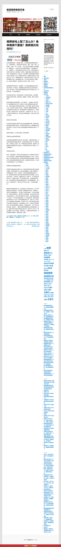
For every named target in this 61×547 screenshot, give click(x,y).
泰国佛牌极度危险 (48, 154)
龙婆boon (48, 186)
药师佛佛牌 (48, 137)
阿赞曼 (47, 184)
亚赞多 (47, 163)
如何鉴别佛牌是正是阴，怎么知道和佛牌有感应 (48, 337)
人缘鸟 (47, 100)
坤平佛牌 (47, 106)
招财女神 (47, 124)
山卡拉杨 (47, 168)
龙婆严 (47, 194)
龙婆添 (47, 216)
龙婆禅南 (47, 225)
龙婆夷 (47, 205)
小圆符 (47, 110)
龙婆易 (47, 211)
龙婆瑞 (47, 220)
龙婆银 (47, 238)
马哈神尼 (47, 151)
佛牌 (19, 34)
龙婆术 (47, 214)
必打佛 (47, 117)
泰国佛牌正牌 (47, 156)
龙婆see (47, 189)
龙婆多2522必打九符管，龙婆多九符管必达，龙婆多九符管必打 (48, 420)
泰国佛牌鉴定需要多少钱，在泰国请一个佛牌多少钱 (48, 311)
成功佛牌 (47, 121)
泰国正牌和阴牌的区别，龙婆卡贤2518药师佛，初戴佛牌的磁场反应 (32, 224)
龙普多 (47, 240)
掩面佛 (47, 125)
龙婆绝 (47, 230)
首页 (11, 34)
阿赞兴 (47, 171)
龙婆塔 (47, 201)
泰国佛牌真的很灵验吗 (48, 157)
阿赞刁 (47, 173)
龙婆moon (48, 187)
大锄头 (47, 108)
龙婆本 (47, 213)
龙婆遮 (47, 236)
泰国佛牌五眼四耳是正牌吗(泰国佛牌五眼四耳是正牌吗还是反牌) (49, 387)
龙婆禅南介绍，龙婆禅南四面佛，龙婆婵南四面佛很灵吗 (48, 498)
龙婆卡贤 (47, 195)
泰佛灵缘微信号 (47, 489)
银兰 (46, 149)
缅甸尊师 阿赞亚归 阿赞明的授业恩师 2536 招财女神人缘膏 (49, 382)
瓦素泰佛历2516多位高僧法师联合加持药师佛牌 (49, 401)
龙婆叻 (47, 197)
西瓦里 (47, 138)
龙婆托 (47, 208)
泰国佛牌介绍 (47, 152)
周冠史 (47, 165)
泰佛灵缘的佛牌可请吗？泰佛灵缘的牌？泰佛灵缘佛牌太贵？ (48, 425)
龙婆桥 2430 (46, 392)
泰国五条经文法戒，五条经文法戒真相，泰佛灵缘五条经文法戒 (48, 460)
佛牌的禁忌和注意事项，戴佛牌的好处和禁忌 (48, 329)
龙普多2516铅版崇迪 (48, 491)
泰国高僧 (38, 34)
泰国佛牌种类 (47, 159)
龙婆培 (47, 200)
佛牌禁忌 (46, 84)
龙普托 (47, 241)
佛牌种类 (46, 86)
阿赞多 (47, 178)
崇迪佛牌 (47, 116)
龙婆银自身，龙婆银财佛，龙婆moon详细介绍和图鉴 (49, 478)
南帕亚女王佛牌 (49, 103)
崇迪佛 (47, 114)
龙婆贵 (52, 296)
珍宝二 (47, 132)
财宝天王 (46, 527)
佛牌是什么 (46, 83)
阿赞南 (47, 175)
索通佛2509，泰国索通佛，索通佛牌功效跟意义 (49, 447)
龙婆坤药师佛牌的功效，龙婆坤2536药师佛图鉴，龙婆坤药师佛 (49, 465)
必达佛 (47, 119)
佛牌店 (45, 79)
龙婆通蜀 (47, 235)
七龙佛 (47, 95)
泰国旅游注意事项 (48, 160)
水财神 (47, 127)
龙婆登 (47, 222)
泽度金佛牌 (48, 129)
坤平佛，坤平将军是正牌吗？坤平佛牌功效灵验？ (48, 456)
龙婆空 (47, 227)
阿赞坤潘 (47, 176)
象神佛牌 (47, 140)
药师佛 (52, 280)
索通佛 (47, 135)
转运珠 (47, 146)
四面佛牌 (47, 105)
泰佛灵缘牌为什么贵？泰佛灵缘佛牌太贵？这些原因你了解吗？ (48, 494)
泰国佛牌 (28, 34)
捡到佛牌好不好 (47, 525)
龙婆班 (47, 219)
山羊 (46, 113)
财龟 (46, 143)
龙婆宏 (47, 206)
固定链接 (18, 217)
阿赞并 (47, 181)
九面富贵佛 (48, 97)
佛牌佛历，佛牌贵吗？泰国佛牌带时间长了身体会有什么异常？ (48, 530)
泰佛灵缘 (46, 92)
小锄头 (47, 111)
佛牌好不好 (48, 102)
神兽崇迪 (47, 133)
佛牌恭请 (46, 81)
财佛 (46, 141)
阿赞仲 (47, 170)
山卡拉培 (47, 167)
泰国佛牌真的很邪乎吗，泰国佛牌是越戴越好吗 (48, 307)
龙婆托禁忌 (46, 390)
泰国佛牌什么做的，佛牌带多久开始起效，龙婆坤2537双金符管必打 (14, 224)
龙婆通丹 (47, 233)
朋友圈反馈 (48, 34)
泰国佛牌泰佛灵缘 (15, 9)
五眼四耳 (47, 99)
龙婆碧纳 (47, 224)
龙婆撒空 (47, 209)
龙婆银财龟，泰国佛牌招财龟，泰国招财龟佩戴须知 (48, 522)
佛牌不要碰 (19, 216)
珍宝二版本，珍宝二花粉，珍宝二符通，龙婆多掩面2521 (48, 483)
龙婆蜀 (47, 232)
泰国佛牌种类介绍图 (48, 475)
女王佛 (52, 259)
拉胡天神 (47, 122)
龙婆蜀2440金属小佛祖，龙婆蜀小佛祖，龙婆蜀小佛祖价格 (48, 433)
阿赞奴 (47, 179)
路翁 (46, 144)
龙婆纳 (47, 228)
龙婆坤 (47, 198)
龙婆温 (47, 217)
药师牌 (51, 282)
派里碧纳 (47, 130)
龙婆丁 (47, 192)
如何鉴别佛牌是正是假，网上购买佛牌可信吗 (48, 367)
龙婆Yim (47, 190)
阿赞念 (47, 182)
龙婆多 (47, 203)
